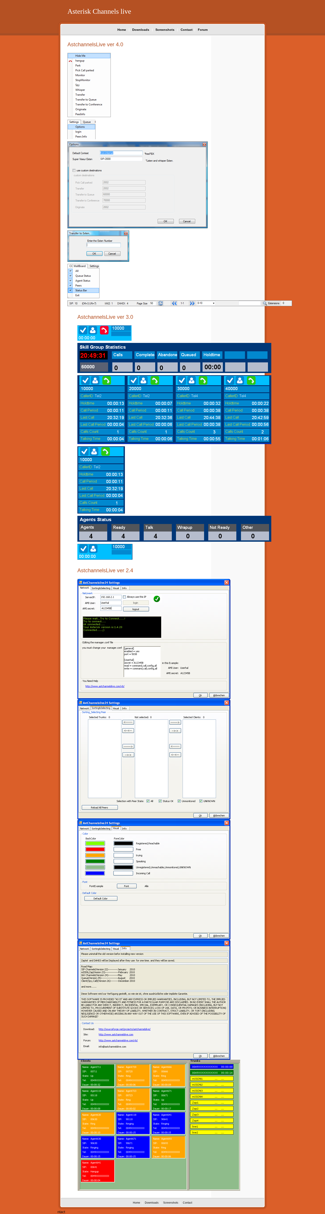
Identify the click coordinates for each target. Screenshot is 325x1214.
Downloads (140, 29)
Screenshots (164, 29)
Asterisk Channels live (99, 11)
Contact (187, 29)
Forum (203, 29)
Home (121, 29)
